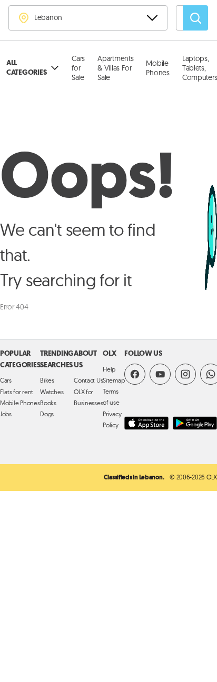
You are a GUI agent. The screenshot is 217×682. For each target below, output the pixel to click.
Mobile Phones (157, 67)
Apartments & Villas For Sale (115, 68)
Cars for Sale (78, 68)
